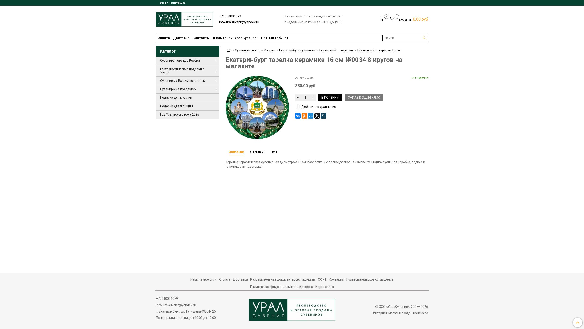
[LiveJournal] (323, 116)
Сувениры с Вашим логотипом (183, 80)
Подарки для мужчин (176, 97)
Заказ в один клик (364, 97)
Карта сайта (324, 287)
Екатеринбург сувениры (297, 50)
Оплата (164, 38)
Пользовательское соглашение (370, 279)
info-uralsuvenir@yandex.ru (239, 22)
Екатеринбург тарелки (336, 50)
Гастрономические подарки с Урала (182, 70)
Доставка (181, 38)
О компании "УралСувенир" (235, 38)
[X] (317, 116)
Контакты (201, 38)
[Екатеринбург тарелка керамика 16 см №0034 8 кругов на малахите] (257, 107)
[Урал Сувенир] (184, 18)
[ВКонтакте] (298, 116)
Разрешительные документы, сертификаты (282, 279)
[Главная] (229, 50)
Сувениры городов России (255, 50)
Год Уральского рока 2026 (179, 114)
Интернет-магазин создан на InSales (400, 313)
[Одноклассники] (304, 116)
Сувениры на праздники (178, 89)
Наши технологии (203, 279)
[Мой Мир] (310, 116)
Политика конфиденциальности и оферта (281, 287)
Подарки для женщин (176, 106)
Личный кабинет (274, 38)
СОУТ (322, 279)
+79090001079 (230, 16)
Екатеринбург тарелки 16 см (378, 50)
